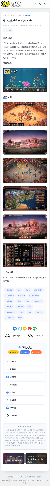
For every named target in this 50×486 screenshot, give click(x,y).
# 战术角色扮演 (37, 301)
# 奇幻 (19, 301)
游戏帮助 (15, 352)
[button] (35, 4)
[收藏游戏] (15, 329)
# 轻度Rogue (10, 318)
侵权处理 (14, 480)
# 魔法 (20, 318)
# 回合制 (27, 290)
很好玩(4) (16, 335)
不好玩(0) (39, 335)
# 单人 (19, 290)
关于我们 (5, 480)
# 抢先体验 (9, 307)
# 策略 (29, 307)
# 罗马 (29, 312)
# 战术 (27, 301)
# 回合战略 (21, 295)
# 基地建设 (9, 301)
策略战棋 (27, 15)
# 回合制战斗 (38, 290)
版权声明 (22, 480)
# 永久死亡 (20, 307)
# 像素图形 (9, 290)
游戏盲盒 (31, 480)
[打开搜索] (40, 4)
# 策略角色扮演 (11, 312)
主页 (12, 15)
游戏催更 (26, 352)
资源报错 (37, 352)
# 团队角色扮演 (34, 295)
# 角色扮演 (38, 312)
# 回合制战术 (10, 295)
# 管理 (21, 312)
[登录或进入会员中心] (45, 4)
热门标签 (40, 480)
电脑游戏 (19, 15)
